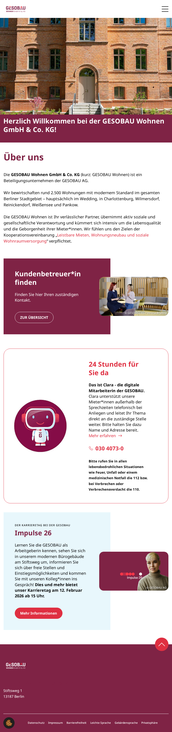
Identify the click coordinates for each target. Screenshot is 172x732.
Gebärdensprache (126, 723)
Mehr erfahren (102, 435)
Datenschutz (36, 723)
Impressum (55, 723)
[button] (9, 722)
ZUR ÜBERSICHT (34, 317)
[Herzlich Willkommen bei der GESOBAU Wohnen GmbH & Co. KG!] (86, 66)
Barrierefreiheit (76, 723)
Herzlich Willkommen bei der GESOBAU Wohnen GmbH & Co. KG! (83, 125)
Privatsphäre (149, 723)
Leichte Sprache (100, 723)
